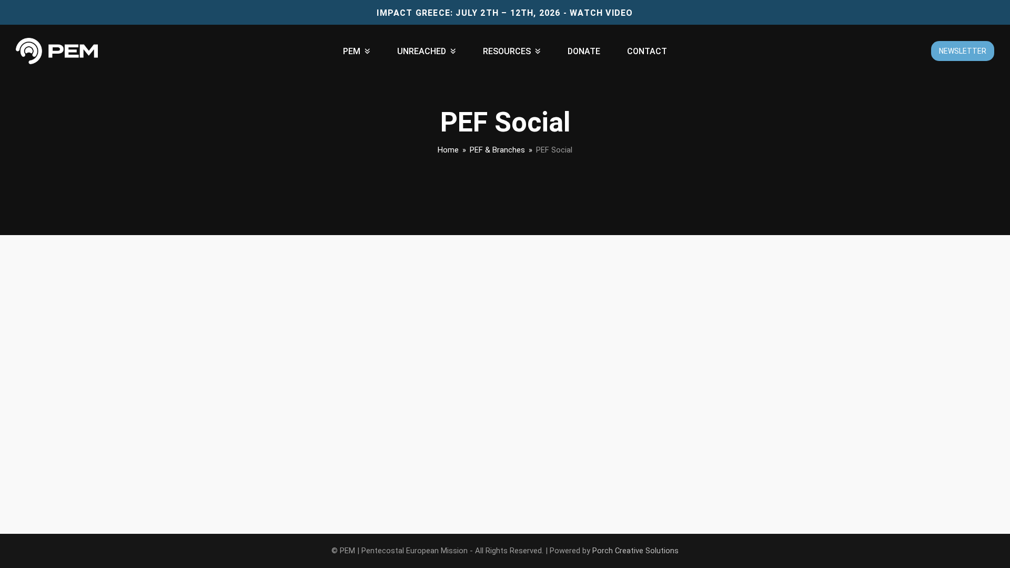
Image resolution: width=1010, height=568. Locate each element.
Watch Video (601, 13)
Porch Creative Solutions (635, 550)
